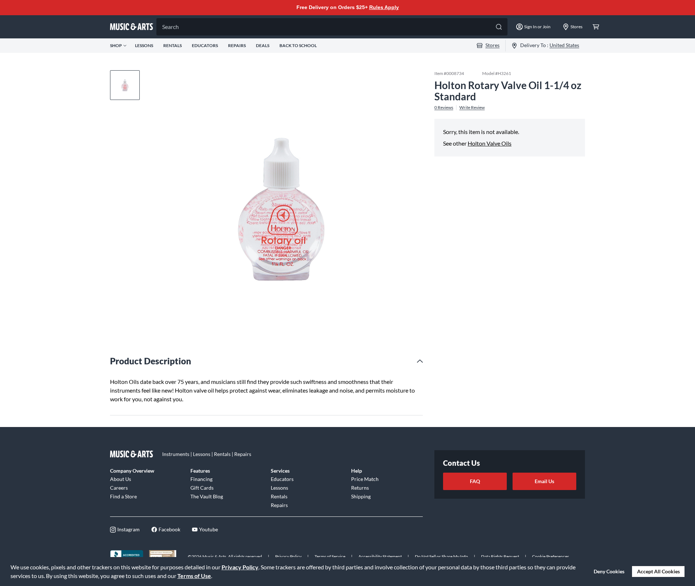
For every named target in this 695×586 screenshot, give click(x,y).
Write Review (472, 107)
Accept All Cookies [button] (658, 571)
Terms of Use (194, 575)
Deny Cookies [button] (609, 571)
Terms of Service (330, 556)
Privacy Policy (240, 567)
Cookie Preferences (550, 556)
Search (170, 26)
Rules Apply (384, 7)
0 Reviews (443, 107)
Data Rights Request (500, 556)
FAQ (475, 481)
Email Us (544, 481)
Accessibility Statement (380, 556)
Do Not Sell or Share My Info (441, 556)
